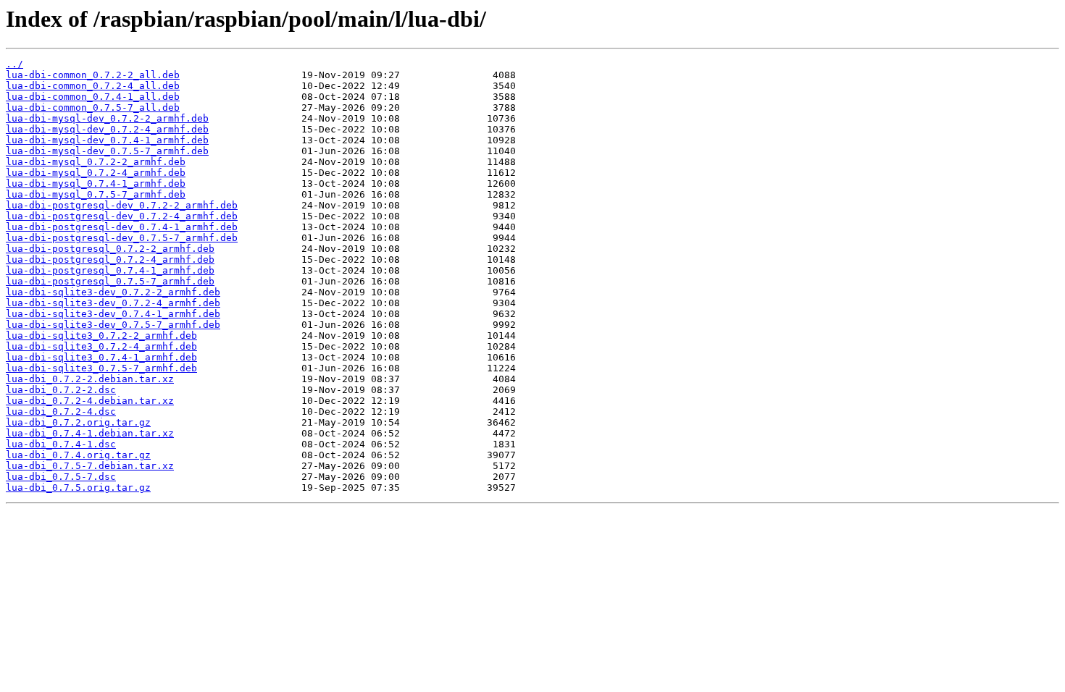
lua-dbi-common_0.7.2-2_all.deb (93, 74)
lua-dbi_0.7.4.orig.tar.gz (78, 455)
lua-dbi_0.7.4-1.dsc (61, 444)
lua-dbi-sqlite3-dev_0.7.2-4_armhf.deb (113, 303)
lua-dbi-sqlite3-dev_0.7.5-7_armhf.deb (113, 324)
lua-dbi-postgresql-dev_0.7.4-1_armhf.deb (122, 226)
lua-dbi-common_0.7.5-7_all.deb (93, 107)
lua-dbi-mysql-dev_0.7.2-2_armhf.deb (107, 118)
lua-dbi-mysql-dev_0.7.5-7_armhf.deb (107, 150)
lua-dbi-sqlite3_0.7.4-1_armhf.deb (101, 357)
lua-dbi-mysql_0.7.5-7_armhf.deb (95, 194)
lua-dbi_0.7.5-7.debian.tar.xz (90, 465)
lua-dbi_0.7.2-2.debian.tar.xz (90, 379)
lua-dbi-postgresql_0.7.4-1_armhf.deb (110, 270)
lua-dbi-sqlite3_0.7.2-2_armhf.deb (101, 335)
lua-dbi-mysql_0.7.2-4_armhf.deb (95, 172)
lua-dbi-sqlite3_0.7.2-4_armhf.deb (101, 346)
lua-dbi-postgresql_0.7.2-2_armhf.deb (110, 248)
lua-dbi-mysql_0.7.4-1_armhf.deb (95, 183)
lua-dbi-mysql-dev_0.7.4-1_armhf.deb (107, 140)
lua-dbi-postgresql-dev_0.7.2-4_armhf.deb (122, 216)
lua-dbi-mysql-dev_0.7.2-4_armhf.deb (107, 129)
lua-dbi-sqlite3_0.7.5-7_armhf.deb (101, 368)
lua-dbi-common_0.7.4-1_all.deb (93, 96)
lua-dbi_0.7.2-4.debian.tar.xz (90, 400)
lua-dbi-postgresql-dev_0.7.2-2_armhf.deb (122, 205)
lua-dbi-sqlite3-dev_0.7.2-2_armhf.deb (113, 292)
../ (14, 64)
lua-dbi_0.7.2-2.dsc (61, 389)
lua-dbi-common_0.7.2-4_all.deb (93, 85)
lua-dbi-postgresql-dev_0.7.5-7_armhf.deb (122, 237)
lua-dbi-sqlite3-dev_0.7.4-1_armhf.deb (113, 313)
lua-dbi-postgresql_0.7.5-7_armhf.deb (110, 281)
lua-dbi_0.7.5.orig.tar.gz (78, 487)
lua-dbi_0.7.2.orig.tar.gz (78, 422)
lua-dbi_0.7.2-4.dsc (61, 411)
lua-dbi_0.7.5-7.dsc (61, 476)
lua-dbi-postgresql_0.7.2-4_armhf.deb (110, 259)
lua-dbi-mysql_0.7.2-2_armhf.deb (95, 161)
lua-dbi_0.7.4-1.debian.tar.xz (90, 433)
